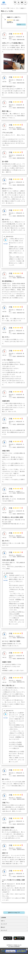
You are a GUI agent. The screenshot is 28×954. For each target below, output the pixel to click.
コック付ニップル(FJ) (15, 612)
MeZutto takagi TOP (14, 912)
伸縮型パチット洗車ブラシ (14, 17)
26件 (17, 20)
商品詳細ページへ (21, 24)
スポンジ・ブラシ (15, 8)
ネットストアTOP (5, 8)
